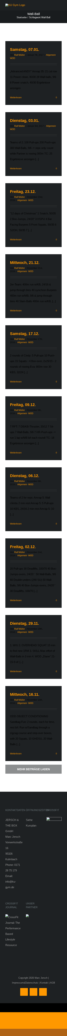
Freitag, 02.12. (23, 547)
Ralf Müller (19, 55)
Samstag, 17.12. (24, 333)
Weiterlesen (16, 97)
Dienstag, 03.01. (24, 120)
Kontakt (44, 982)
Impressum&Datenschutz (25, 982)
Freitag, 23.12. (23, 191)
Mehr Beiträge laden (33, 769)
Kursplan (31, 825)
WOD (12, 58)
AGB (52, 982)
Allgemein (51, 55)
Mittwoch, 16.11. (24, 694)
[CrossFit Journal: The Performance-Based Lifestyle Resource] (13, 917)
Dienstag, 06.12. (24, 475)
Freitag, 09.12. (23, 404)
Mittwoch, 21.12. (24, 262)
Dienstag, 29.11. (24, 623)
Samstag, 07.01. (24, 49)
